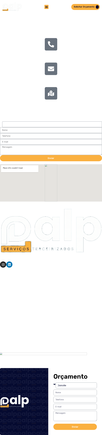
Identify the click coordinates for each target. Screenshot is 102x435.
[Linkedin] (9, 264)
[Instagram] (3, 264)
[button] (46, 7)
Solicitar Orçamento (84, 6)
